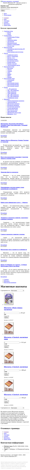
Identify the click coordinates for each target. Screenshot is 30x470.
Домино (9, 71)
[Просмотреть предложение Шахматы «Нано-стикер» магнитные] (8, 304)
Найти (2, 10)
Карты (9, 32)
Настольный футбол (13, 84)
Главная (6, 18)
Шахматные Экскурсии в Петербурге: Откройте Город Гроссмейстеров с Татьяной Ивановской (14, 125)
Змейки (9, 38)
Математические (12, 43)
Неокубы (9, 50)
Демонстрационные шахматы (15, 100)
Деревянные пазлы (12, 97)
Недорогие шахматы (13, 105)
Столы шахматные (12, 108)
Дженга (9, 69)
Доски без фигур (12, 102)
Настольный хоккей (13, 86)
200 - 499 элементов (13, 95)
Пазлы (6, 87)
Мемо (9, 75)
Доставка (6, 20)
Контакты (7, 23)
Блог (5, 19)
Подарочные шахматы (13, 106)
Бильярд (9, 81)
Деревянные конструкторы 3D (16, 49)
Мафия (9, 74)
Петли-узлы (10, 46)
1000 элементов (11, 92)
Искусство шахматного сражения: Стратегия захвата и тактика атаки (14, 157)
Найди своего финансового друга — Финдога (14, 202)
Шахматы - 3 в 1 (12, 114)
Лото (8, 72)
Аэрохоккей (10, 80)
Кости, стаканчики (12, 56)
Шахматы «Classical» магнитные (16, 367)
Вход (5, 13)
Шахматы (7, 99)
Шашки (9, 77)
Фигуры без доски (12, 109)
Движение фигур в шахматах (9, 172)
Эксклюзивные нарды (13, 65)
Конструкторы (8, 47)
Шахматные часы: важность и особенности (14, 249)
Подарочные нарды (12, 60)
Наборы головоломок (13, 44)
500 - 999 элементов (13, 96)
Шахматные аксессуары (14, 112)
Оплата (6, 22)
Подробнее (4, 135)
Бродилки (10, 68)
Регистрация (7, 15)
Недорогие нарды (12, 59)
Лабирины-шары (12, 40)
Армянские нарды (12, 55)
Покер (9, 34)
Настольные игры (9, 66)
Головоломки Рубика (13, 37)
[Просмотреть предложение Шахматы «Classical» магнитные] (9, 363)
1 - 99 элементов (12, 89)
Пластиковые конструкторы (15, 52)
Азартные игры (8, 31)
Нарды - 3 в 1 (11, 57)
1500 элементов (11, 93)
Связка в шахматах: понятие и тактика (13, 234)
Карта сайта (7, 25)
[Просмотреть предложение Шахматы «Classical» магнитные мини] (9, 334)
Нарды (6, 53)
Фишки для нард (12, 63)
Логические (10, 41)
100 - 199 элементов (13, 90)
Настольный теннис (13, 83)
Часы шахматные (12, 111)
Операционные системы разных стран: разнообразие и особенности (12, 188)
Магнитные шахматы (13, 103)
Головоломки (8, 35)
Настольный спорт (9, 78)
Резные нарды (11, 62)
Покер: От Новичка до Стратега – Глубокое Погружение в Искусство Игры (14, 265)
